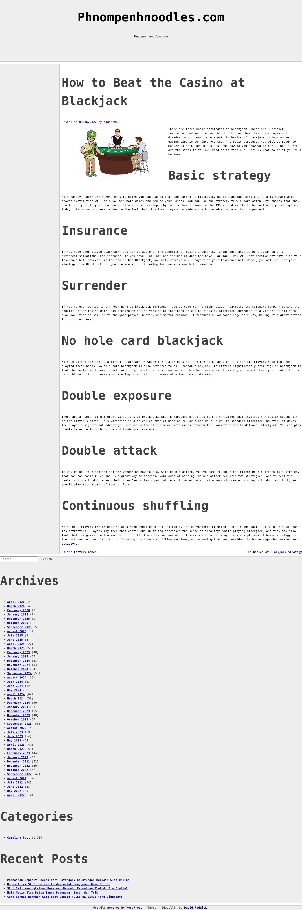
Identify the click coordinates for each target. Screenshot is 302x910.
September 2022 (19, 774)
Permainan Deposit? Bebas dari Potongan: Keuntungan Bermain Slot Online (68, 880)
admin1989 (111, 122)
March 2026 (16, 606)
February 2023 (18, 753)
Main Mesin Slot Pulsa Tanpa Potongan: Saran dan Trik (52, 892)
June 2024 (15, 686)
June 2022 (15, 786)
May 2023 (14, 740)
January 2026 (17, 614)
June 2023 (15, 736)
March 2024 (16, 698)
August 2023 (16, 728)
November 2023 (18, 715)
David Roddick (195, 907)
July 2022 (15, 782)
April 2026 (16, 602)
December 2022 (18, 761)
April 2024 (16, 694)
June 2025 (15, 639)
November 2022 (18, 765)
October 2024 (17, 669)
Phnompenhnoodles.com (151, 17)
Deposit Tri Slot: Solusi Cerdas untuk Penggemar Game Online (58, 884)
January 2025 (17, 656)
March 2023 (16, 749)
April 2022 (16, 795)
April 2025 (16, 644)
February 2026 (18, 610)
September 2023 (19, 723)
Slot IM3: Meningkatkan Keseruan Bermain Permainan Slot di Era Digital (67, 888)
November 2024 (18, 665)
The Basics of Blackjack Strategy (274, 552)
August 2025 (16, 631)
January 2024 (17, 707)
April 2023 (16, 744)
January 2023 (17, 757)
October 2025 (17, 623)
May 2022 (14, 791)
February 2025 (18, 652)
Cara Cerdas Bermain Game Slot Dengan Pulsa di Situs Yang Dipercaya (65, 896)
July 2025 (15, 635)
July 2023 (15, 732)
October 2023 (17, 719)
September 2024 (19, 673)
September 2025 (19, 627)
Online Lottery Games (79, 552)
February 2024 (18, 702)
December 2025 (18, 618)
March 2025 (16, 648)
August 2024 (16, 677)
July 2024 (15, 681)
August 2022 (16, 778)
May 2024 (14, 690)
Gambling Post (18, 837)
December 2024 (18, 660)
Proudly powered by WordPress (118, 907)
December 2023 (18, 711)
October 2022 (17, 770)
